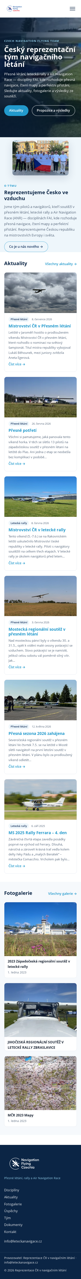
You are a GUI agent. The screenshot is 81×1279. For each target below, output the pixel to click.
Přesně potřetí (23, 430)
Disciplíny (11, 1190)
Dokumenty (13, 1224)
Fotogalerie (13, 1204)
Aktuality (16, 110)
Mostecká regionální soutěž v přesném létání (37, 631)
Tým (7, 1218)
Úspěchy (11, 1211)
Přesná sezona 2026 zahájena (37, 733)
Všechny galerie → (62, 893)
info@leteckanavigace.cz (23, 1241)
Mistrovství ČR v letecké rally (37, 530)
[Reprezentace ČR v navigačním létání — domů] (16, 8)
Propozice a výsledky (53, 110)
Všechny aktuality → (61, 264)
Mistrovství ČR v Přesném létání (40, 326)
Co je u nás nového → (26, 246)
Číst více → (17, 364)
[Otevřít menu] (72, 8)
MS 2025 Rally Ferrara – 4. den (38, 832)
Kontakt (10, 1231)
